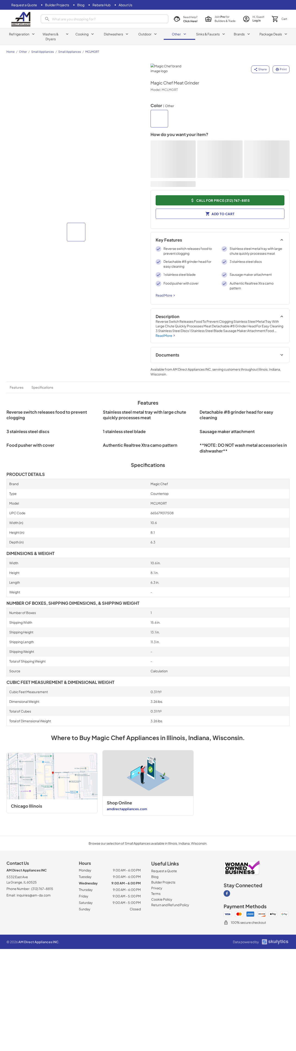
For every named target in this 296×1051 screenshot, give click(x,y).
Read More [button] (164, 295)
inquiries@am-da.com (34, 895)
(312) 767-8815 (42, 889)
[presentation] (104, 19)
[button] (76, 232)
